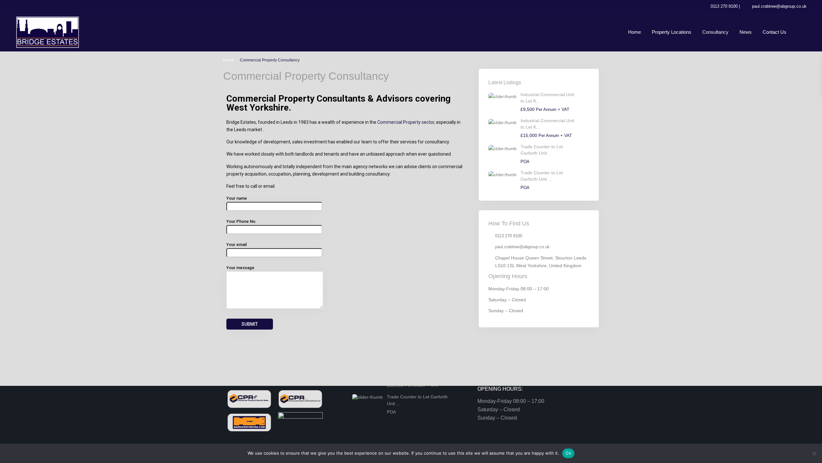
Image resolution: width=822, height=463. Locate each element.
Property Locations (671, 32)
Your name (236, 198)
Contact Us (774, 32)
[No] (814, 453)
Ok (568, 453)
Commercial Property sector (405, 122)
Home (634, 32)
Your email (236, 244)
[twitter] (22, 6)
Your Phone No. (241, 221)
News (745, 32)
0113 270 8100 (724, 6)
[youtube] (48, 6)
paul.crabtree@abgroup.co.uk (779, 6)
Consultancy (715, 32)
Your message (240, 267)
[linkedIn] (35, 6)
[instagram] (61, 6)
